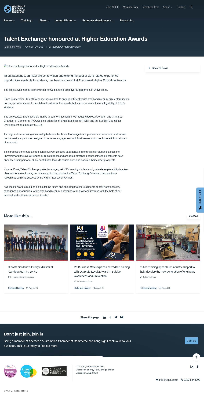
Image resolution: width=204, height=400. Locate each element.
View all (193, 216)
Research (126, 20)
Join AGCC (112, 7)
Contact (181, 7)
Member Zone (131, 7)
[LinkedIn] (192, 367)
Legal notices (21, 390)
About (166, 7)
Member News (12, 46)
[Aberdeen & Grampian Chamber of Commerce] (14, 9)
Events (8, 20)
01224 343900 (191, 379)
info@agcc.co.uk (168, 379)
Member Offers (150, 7)
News (43, 20)
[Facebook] (198, 367)
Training (26, 20)
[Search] (191, 7)
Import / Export (64, 20)
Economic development (96, 20)
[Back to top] (196, 357)
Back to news (159, 68)
